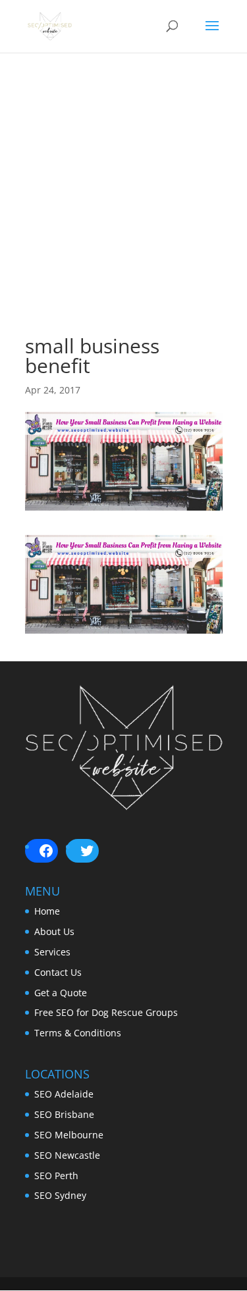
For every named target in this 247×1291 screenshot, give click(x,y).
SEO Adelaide (64, 1094)
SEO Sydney (60, 1195)
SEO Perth (56, 1175)
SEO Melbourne (68, 1134)
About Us (54, 931)
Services (52, 952)
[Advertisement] (123, 212)
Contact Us (58, 972)
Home (47, 911)
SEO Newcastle (67, 1155)
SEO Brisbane (64, 1114)
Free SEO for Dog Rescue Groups (106, 1012)
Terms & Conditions (77, 1032)
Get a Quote (60, 992)
